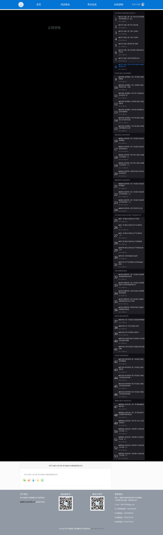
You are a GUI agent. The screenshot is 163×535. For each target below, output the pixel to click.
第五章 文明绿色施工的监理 (129, 256)
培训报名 (65, 4)
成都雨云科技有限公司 (27, 502)
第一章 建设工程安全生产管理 (129, 219)
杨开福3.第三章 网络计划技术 (129, 332)
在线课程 (118, 4)
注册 (138, 4)
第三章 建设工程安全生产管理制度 (131, 241)
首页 (38, 4)
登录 (134, 4)
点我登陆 (54, 27)
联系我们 (119, 494)
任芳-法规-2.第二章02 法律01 (129, 31)
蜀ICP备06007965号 (97, 528)
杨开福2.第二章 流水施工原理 (129, 326)
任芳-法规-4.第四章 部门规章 (129, 44)
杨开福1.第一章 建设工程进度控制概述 (132, 320)
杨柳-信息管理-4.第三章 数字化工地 (131, 208)
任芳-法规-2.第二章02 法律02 (129, 37)
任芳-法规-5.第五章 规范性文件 (130, 58)
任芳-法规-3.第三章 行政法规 (129, 25)
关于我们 (24, 494)
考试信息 (92, 4)
